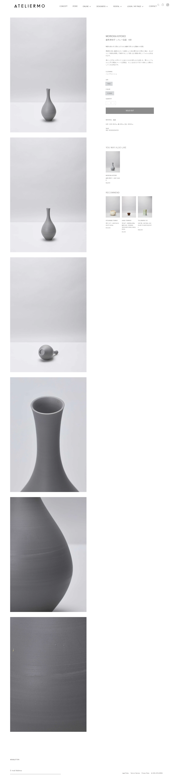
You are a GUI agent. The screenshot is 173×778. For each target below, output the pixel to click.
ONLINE (86, 6)
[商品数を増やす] (108, 103)
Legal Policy (125, 773)
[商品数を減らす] (114, 103)
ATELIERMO (159, 773)
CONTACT (153, 6)
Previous (104, 214)
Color (108, 89)
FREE (109, 84)
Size (107, 80)
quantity (109, 99)
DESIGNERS (101, 6)
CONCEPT (64, 6)
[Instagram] (167, 5)
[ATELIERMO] (29, 6)
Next (156, 214)
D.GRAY (109, 93)
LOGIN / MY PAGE (134, 6)
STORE (75, 6)
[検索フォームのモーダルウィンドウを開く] (158, 5)
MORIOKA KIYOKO (116, 36)
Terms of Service (135, 773)
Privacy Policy (145, 773)
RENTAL (116, 6)
